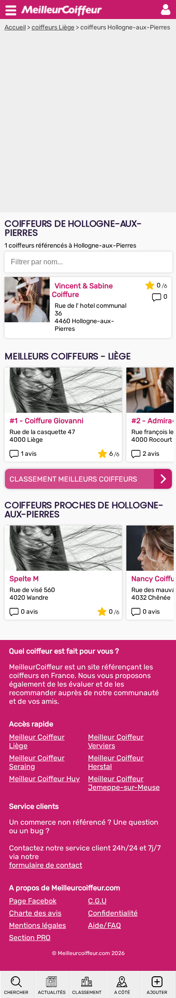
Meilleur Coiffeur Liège (37, 741)
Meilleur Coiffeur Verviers (116, 741)
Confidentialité (113, 913)
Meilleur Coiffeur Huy (44, 778)
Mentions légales (37, 925)
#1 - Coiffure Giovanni (46, 420)
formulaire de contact (45, 865)
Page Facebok (32, 901)
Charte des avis (35, 913)
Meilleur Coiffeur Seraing (37, 762)
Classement (87, 992)
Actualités (51, 992)
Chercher (16, 992)
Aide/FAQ (104, 925)
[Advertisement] (88, 124)
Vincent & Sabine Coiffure (82, 290)
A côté (122, 992)
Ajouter (157, 992)
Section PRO (30, 937)
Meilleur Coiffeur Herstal (116, 762)
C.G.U (97, 901)
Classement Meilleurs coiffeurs (73, 479)
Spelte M (24, 578)
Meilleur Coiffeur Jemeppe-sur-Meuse (124, 783)
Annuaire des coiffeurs (61, 9)
